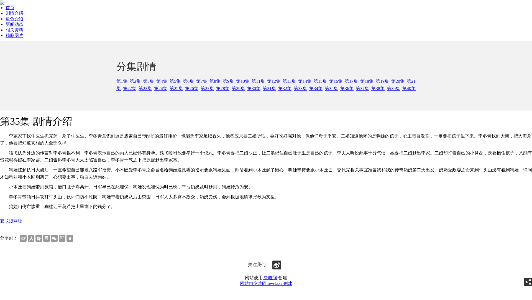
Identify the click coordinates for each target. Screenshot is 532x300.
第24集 (160, 88)
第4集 (161, 81)
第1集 (121, 81)
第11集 (258, 81)
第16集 (335, 81)
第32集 (284, 88)
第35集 (331, 88)
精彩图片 (14, 35)
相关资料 (14, 30)
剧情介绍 (14, 13)
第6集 (188, 81)
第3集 (148, 81)
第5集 (175, 81)
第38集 (378, 88)
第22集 (129, 88)
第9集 (228, 81)
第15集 (320, 81)
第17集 (351, 81)
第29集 (238, 88)
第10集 (242, 81)
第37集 (362, 88)
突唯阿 (270, 277)
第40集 (409, 88)
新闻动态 (14, 24)
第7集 (201, 81)
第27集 (207, 88)
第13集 (289, 81)
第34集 (316, 88)
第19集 (382, 81)
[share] (528, 282)
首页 (10, 7)
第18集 (367, 81)
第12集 (273, 81)
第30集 (253, 88)
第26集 (191, 88)
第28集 (222, 88)
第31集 (269, 88)
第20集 (398, 81)
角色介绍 (14, 18)
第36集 (347, 88)
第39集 (393, 88)
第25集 (176, 88)
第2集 (135, 81)
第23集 (145, 88)
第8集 (215, 81)
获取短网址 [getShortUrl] (11, 221)
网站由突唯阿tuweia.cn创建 (266, 283)
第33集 (300, 88)
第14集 (304, 81)
